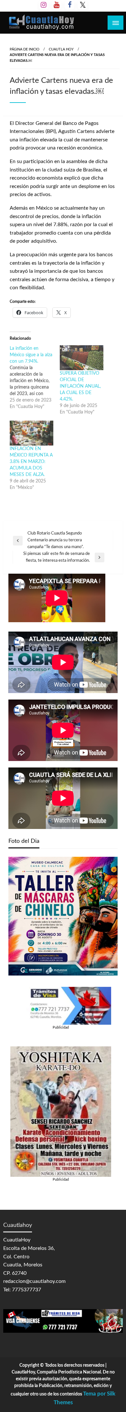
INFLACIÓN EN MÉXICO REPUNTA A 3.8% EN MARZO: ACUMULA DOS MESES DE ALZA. (31, 462)
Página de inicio (24, 49)
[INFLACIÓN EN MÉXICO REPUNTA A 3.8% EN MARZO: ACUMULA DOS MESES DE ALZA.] (31, 433)
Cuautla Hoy (61, 49)
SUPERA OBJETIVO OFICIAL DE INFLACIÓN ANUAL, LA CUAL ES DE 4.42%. (80, 386)
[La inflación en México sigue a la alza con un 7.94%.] (35, 377)
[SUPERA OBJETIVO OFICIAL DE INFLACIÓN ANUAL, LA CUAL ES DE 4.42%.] (81, 357)
